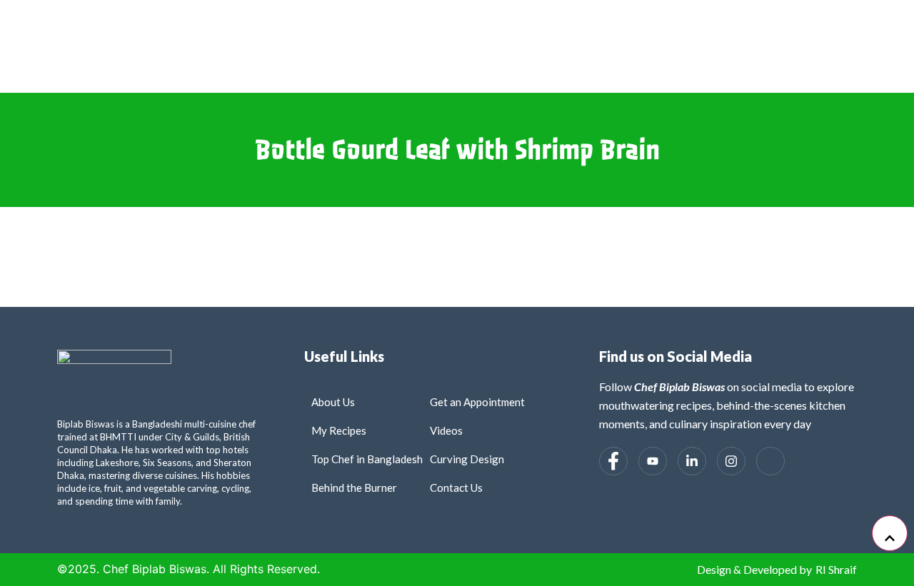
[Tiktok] (770, 461)
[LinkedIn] (692, 461)
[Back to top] (890, 533)
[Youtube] (652, 461)
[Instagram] (731, 461)
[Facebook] (613, 461)
